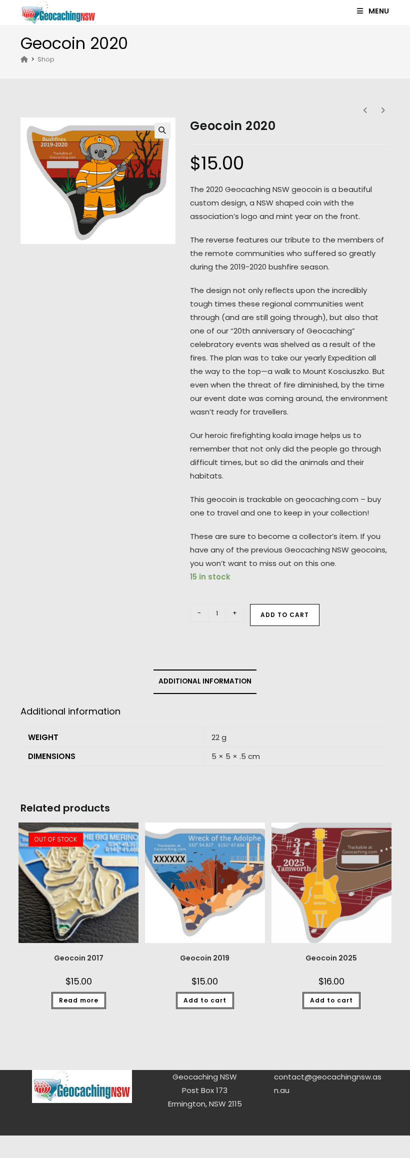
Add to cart (284, 614)
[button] (162, 130)
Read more (78, 1000)
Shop (46, 59)
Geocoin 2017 (79, 958)
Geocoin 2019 (205, 958)
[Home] (24, 59)
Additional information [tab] (205, 681)
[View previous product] (365, 111)
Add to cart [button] (205, 1000)
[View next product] (383, 111)
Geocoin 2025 (331, 958)
